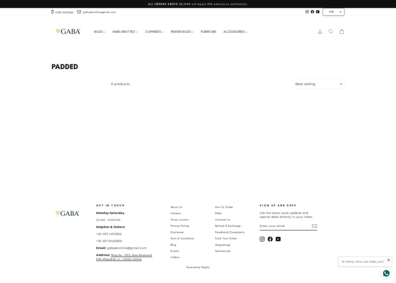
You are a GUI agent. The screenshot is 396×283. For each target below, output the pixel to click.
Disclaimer (177, 232)
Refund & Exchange (228, 225)
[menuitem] (100, 32)
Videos (175, 257)
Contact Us (222, 219)
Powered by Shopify (198, 267)
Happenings (222, 244)
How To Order (224, 207)
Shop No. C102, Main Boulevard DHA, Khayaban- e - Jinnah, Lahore (124, 257)
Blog (173, 244)
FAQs (218, 213)
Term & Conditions (182, 238)
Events (175, 250)
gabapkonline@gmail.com (98, 12)
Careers (176, 213)
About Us (176, 207)
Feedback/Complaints (230, 232)
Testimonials (223, 250)
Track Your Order (226, 238)
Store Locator (180, 219)
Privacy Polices (180, 225)
